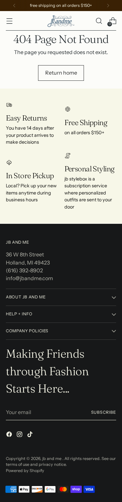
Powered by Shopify (25, 470)
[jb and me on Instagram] (20, 435)
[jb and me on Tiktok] (30, 435)
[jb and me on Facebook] (10, 435)
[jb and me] (61, 21)
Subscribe (103, 412)
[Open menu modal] (9, 21)
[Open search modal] (98, 21)
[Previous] (14, 5)
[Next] (108, 5)
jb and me (52, 458)
